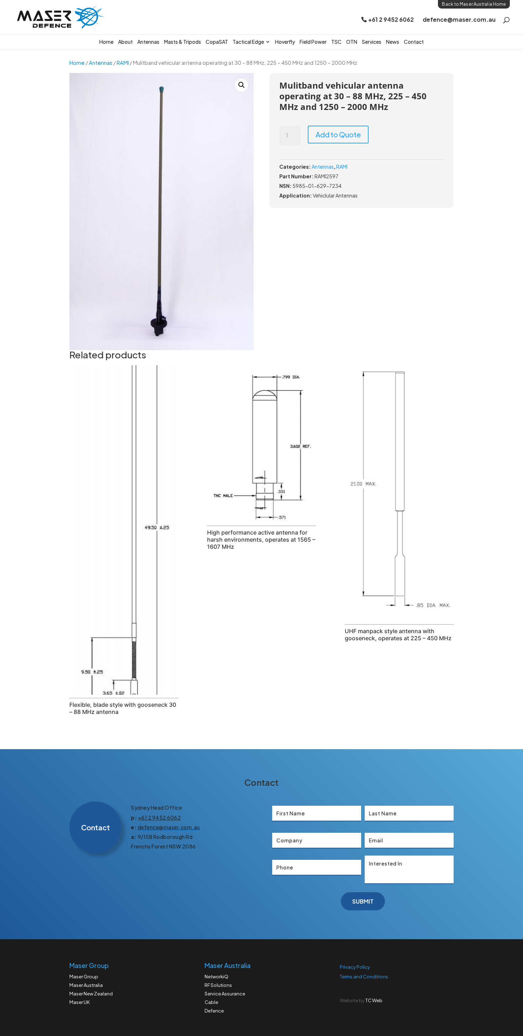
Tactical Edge (248, 41)
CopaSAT (217, 41)
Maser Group (83, 976)
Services (371, 41)
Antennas (148, 41)
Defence (214, 1011)
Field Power (313, 41)
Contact (414, 41)
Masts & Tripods (182, 41)
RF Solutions (218, 985)
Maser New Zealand (91, 993)
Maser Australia (86, 985)
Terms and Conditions (364, 976)
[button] (241, 85)
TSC (336, 41)
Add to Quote (338, 134)
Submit (363, 901)
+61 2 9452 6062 (391, 20)
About (125, 41)
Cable (211, 1002)
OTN (351, 41)
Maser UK (79, 1002)
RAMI (123, 62)
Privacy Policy (355, 967)
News (392, 41)
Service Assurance (225, 993)
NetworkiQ (216, 976)
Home (106, 41)
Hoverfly (285, 41)
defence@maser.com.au (459, 20)
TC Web (373, 1000)
